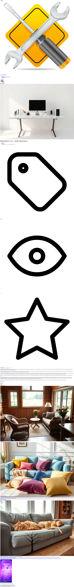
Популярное (3, 77)
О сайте (3, 76)
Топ (2, 78)
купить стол (5, 371)
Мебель (3, 143)
